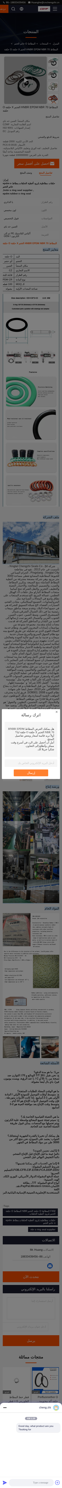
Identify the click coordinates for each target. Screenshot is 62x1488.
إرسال (31, 773)
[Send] (5, 1482)
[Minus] (5, 1408)
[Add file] (57, 1482)
